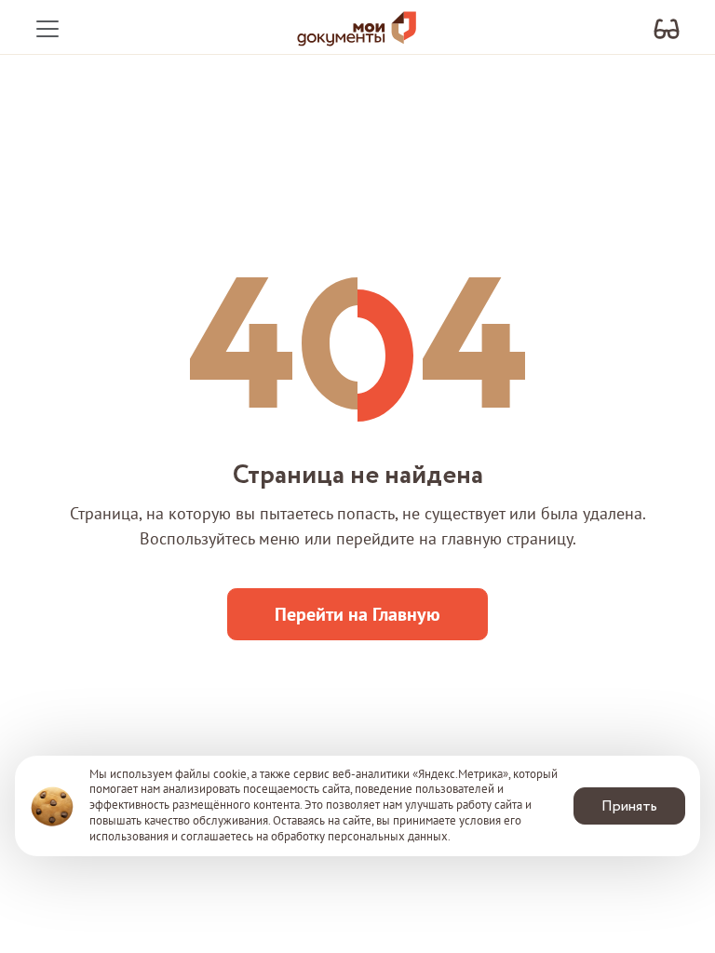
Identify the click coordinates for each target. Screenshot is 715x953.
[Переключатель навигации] (47, 29)
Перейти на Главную (357, 614)
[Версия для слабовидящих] (666, 29)
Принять (629, 806)
